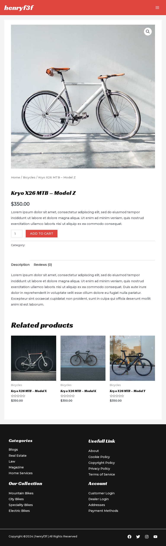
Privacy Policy (99, 469)
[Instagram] (147, 537)
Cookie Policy (99, 457)
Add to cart (41, 233)
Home (15, 177)
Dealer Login (98, 499)
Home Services (21, 473)
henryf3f (18, 7)
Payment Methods (103, 511)
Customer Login (101, 493)
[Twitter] (138, 537)
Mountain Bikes (21, 493)
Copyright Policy (101, 463)
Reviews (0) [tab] (43, 265)
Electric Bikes (19, 511)
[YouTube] (155, 537)
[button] (148, 31)
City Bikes (16, 499)
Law (12, 461)
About (93, 451)
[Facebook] (129, 537)
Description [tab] (20, 265)
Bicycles (29, 177)
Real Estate (18, 456)
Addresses (96, 505)
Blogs (13, 450)
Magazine (16, 467)
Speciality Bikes (21, 505)
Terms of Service (101, 474)
